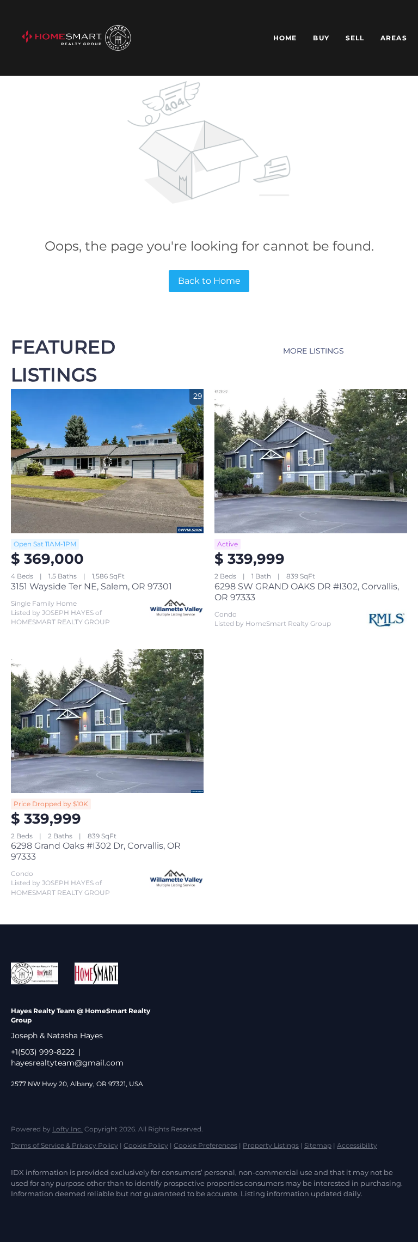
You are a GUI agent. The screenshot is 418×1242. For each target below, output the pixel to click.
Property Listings (271, 1145)
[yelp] (119, 1213)
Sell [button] (355, 38)
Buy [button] (321, 38)
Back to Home (209, 281)
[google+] (213, 1213)
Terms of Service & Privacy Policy (64, 1145)
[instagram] (150, 1213)
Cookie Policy (146, 1145)
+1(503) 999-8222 (43, 1052)
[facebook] (24, 1213)
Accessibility (357, 1145)
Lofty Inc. (67, 1129)
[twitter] (55, 1213)
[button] (76, 37)
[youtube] (182, 1213)
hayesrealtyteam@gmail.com (67, 1063)
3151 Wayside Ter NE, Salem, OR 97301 (91, 586)
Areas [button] (393, 38)
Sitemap (317, 1145)
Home (285, 38)
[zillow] (87, 1213)
